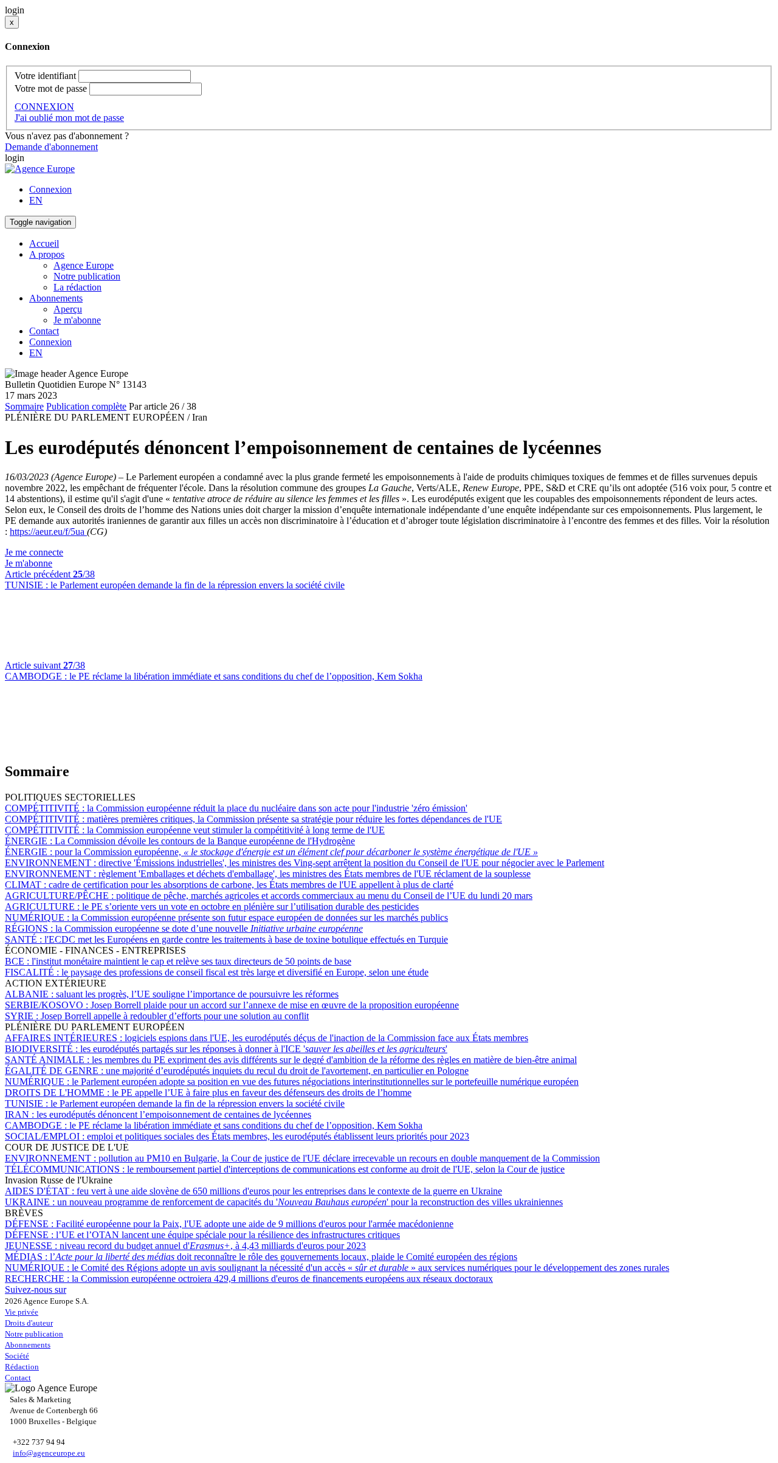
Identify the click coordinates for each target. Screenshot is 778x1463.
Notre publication (86, 276)
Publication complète (86, 406)
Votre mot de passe (51, 88)
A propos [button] (46, 254)
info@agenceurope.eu (49, 1453)
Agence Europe (83, 265)
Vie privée (21, 1312)
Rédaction (22, 1366)
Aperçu (67, 309)
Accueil (44, 243)
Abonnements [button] (56, 298)
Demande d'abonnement (51, 147)
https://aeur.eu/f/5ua (48, 531)
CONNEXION (44, 107)
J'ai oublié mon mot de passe (69, 117)
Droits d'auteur (29, 1322)
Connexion (50, 189)
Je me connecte (34, 552)
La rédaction (77, 287)
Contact (44, 331)
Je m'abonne (77, 320)
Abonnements (27, 1344)
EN (36, 200)
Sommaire (24, 406)
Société (17, 1355)
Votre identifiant (45, 76)
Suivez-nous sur (35, 1289)
